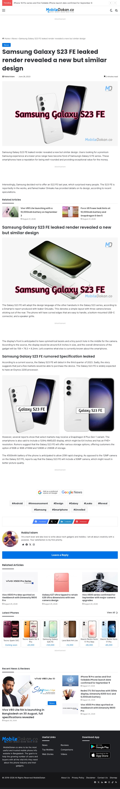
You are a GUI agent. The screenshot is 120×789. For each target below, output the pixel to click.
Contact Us (102, 777)
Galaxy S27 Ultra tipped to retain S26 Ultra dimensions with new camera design (60, 597)
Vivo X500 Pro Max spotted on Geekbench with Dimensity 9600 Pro (19, 597)
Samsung (41, 509)
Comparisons (67, 749)
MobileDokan (39, 777)
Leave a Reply (60, 555)
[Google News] (72, 492)
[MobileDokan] (60, 10)
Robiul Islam (9, 76)
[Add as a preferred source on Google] (48, 492)
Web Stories (47, 754)
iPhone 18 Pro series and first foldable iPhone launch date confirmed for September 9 (53, 3)
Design (59, 503)
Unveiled (80, 509)
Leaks (88, 503)
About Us (65, 777)
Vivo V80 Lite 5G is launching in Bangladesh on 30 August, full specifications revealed (23, 713)
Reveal (103, 503)
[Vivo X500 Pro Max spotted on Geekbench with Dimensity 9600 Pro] (20, 582)
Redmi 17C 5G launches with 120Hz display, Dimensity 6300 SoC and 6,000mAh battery (99, 693)
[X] (30, 544)
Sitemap (113, 777)
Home (7, 38)
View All (111, 612)
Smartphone (61, 509)
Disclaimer (90, 777)
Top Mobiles (47, 749)
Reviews (65, 745)
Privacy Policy (78, 777)
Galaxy (74, 503)
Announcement (39, 503)
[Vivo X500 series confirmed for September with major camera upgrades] (100, 582)
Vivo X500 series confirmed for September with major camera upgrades (98, 597)
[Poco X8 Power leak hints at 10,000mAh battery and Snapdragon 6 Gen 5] (70, 211)
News (14, 38)
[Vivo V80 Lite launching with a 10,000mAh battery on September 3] (10, 211)
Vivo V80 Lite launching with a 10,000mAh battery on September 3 (39, 212)
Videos (64, 754)
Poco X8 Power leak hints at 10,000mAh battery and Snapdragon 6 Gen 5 (95, 212)
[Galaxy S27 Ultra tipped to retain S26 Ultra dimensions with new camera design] (60, 582)
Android (18, 503)
